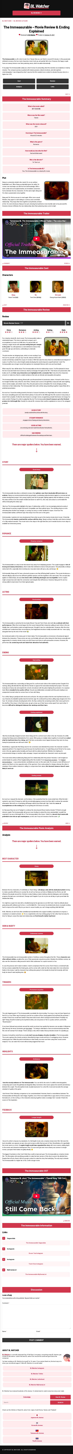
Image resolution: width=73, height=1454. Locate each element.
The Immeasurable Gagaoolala (36, 1243)
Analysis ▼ (66, 305)
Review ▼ (67, 263)
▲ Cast (4, 305)
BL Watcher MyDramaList (37, 1385)
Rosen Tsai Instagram (36, 1253)
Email (38, 1331)
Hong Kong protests (51, 760)
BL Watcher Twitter (37, 1373)
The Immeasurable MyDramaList (35, 1274)
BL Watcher (31, 35)
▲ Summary (6, 263)
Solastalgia (26, 1397)
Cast (19, 81)
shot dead (29, 1028)
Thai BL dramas (37, 1441)
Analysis (19, 87)
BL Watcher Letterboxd (37, 1379)
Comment (5, 1303)
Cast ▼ (67, 94)
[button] (36, 13)
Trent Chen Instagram (36, 1264)
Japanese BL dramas (37, 1417)
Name (4, 1331)
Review (52, 81)
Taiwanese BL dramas (37, 1433)
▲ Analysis (66, 1221)
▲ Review (5, 823)
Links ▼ (67, 823)
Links (52, 87)
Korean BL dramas (37, 1425)
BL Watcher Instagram (37, 1368)
